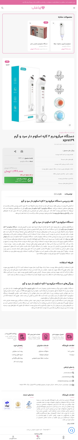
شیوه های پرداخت (17, 355)
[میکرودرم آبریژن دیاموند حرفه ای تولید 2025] (61, 31)
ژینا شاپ (71, 133)
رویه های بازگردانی (17, 358)
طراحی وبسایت (38, 434)
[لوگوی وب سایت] (38, 8)
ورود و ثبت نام (18, 362)
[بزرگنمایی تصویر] (70, 125)
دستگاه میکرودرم (66, 46)
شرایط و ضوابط (44, 355)
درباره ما (72, 355)
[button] (53, 23)
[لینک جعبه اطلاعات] (62, 337)
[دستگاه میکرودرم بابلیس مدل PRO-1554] (38, 31)
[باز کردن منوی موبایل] (74, 8)
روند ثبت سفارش (17, 351)
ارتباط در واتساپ (22, 179)
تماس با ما (71, 351)
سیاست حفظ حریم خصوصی (40, 358)
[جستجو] (2, 8)
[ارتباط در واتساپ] (29, 180)
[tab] (68, 194)
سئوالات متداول (43, 351)
